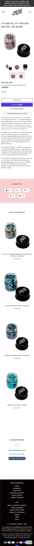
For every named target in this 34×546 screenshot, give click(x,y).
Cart (30, 12)
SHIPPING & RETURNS (17, 493)
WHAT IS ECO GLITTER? (17, 510)
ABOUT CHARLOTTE (17, 508)
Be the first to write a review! (17, 458)
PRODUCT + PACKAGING (17, 512)
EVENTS (17, 486)
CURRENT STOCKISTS (17, 497)
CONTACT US (17, 490)
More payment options (17, 108)
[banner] (17, 11)
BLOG (17, 519)
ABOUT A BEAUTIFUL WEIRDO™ (17, 505)
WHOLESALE (17, 488)
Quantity (3, 92)
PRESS (17, 517)
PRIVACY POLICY (17, 495)
